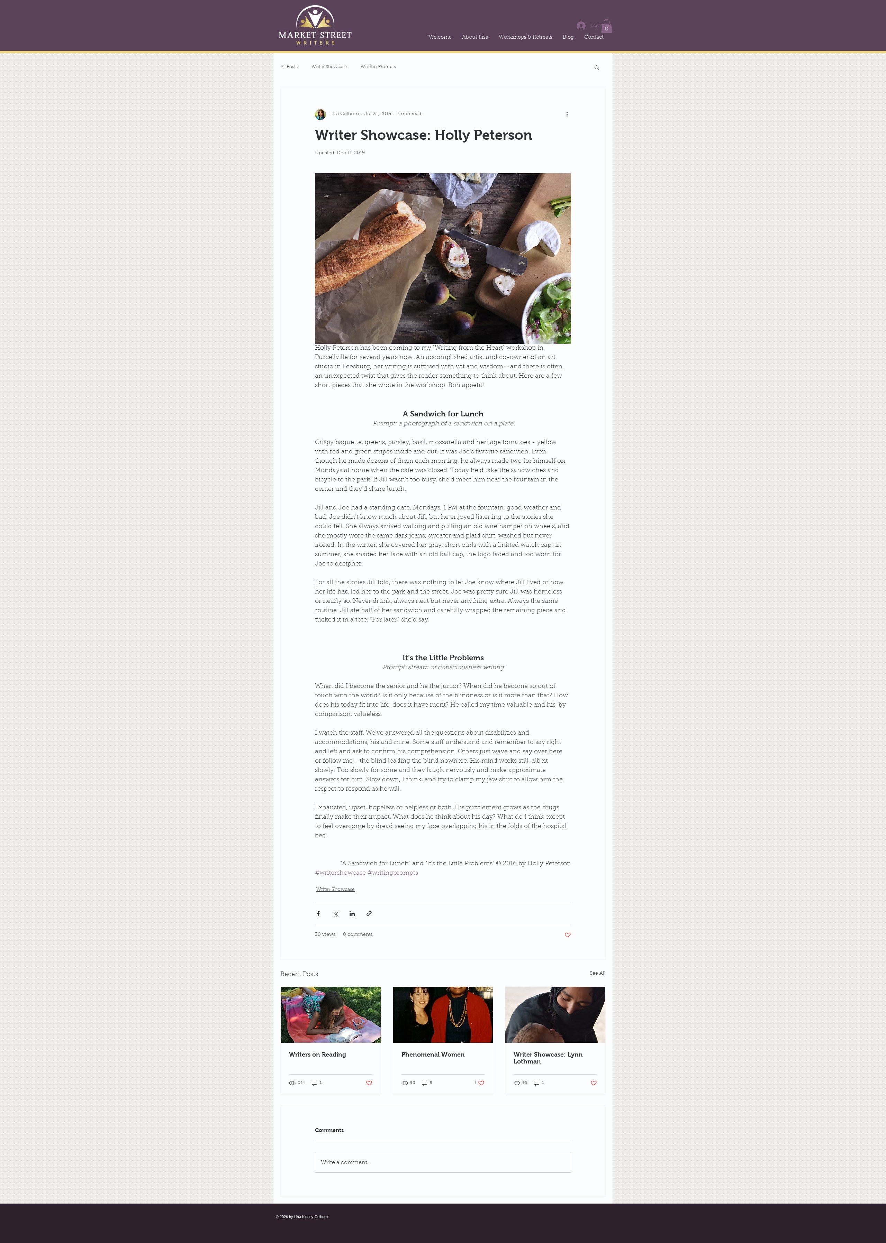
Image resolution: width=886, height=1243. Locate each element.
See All (598, 973)
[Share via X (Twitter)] (335, 913)
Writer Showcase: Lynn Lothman (548, 1058)
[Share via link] (369, 913)
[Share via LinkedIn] (352, 913)
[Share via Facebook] (318, 913)
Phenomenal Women (433, 1054)
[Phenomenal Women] (443, 1015)
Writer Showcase (329, 67)
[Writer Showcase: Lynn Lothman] (555, 1015)
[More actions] (567, 114)
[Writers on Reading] (331, 1015)
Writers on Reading (317, 1054)
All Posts (289, 67)
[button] (607, 26)
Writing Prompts (378, 67)
